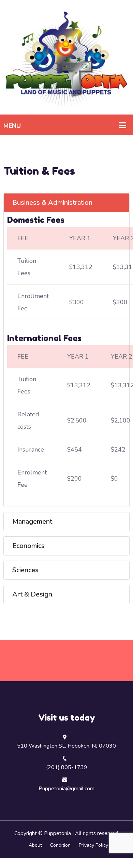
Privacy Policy (93, 845)
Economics (28, 545)
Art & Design (32, 594)
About (35, 845)
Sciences (25, 570)
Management (32, 521)
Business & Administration (52, 202)
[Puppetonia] (66, 57)
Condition (60, 845)
